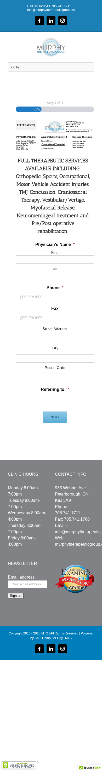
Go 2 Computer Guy (49, 638)
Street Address (55, 329)
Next (54, 417)
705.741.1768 (77, 519)
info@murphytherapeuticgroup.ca (51, 10)
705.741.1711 (67, 513)
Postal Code (55, 368)
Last (55, 269)
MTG (68, 638)
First (55, 253)
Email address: (22, 577)
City (55, 348)
